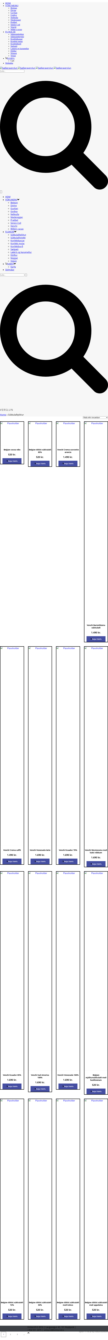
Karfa (13, 266)
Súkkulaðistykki (17, 37)
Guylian (14, 13)
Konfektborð (16, 44)
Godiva (14, 15)
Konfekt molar (17, 41)
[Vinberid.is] (35, 68)
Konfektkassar (17, 39)
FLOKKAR (10, 32)
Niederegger (16, 20)
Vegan (13, 56)
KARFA (11, 58)
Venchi (13, 27)
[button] (12, 461)
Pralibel (14, 22)
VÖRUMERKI (11, 6)
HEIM (8, 3)
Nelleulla (14, 17)
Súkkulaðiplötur (17, 34)
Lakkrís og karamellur (20, 48)
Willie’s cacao (16, 29)
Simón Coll (15, 25)
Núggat (14, 53)
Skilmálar (9, 63)
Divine (13, 10)
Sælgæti (14, 46)
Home (3, 414)
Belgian (14, 8)
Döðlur (13, 51)
